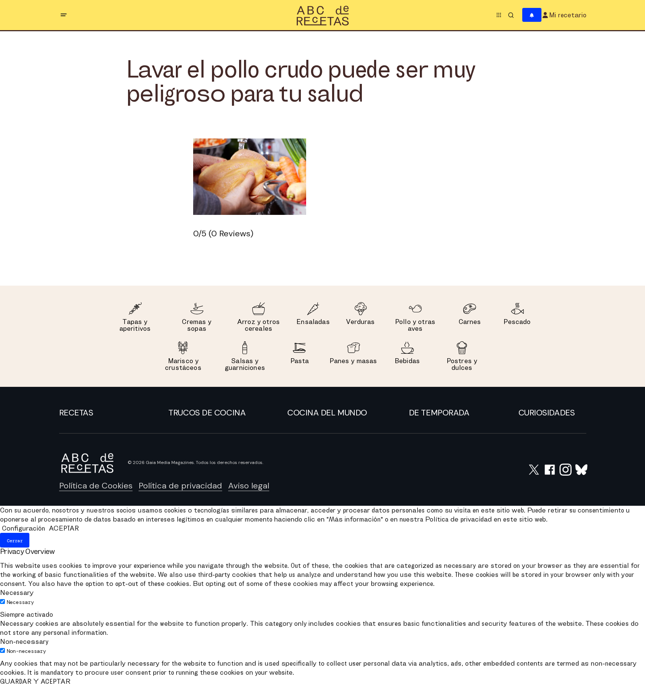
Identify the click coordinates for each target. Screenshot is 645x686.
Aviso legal (248, 485)
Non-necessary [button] (24, 641)
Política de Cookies (96, 485)
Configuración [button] (23, 528)
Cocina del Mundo (327, 412)
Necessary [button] (17, 592)
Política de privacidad (180, 485)
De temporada (439, 412)
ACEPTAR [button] (64, 528)
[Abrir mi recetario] (531, 15)
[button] (63, 15)
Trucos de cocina (206, 412)
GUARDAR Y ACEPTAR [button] (35, 681)
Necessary (20, 602)
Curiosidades (546, 412)
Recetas (76, 412)
